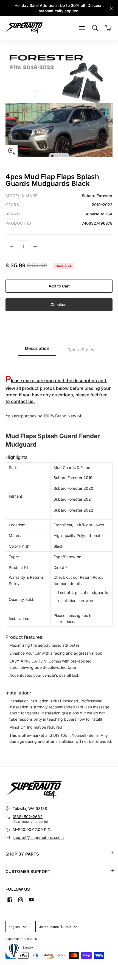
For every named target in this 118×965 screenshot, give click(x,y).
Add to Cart (59, 286)
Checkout (59, 304)
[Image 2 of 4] (57, 156)
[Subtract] (11, 246)
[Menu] (82, 28)
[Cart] (108, 28)
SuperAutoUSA (15, 939)
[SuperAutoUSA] (24, 28)
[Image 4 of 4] (65, 156)
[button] (112, 852)
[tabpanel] (59, 553)
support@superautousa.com (38, 837)
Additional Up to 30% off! (63, 5)
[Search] (95, 28)
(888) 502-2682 (28, 816)
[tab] (37, 350)
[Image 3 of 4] (61, 156)
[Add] (35, 246)
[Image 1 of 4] (52, 156)
